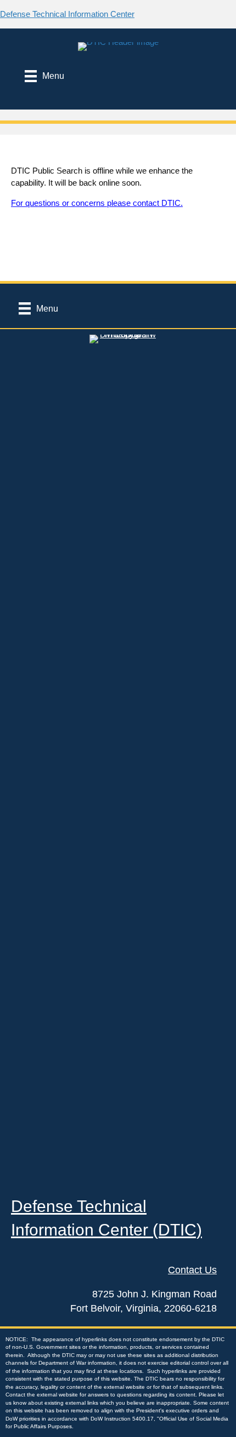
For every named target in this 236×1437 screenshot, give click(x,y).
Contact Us (192, 1269)
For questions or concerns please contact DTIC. (97, 203)
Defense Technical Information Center (67, 14)
